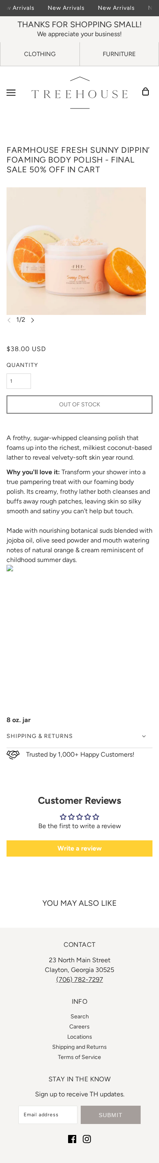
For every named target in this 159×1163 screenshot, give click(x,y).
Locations (79, 1036)
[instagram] (87, 1138)
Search (80, 1016)
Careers (79, 1026)
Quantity (22, 365)
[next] (32, 320)
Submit (111, 1115)
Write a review (79, 848)
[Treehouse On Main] (79, 92)
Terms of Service (79, 1057)
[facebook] (72, 1138)
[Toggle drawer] (11, 92)
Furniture (119, 54)
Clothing (39, 54)
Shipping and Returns (79, 1047)
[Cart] (148, 92)
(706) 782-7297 (79, 979)
